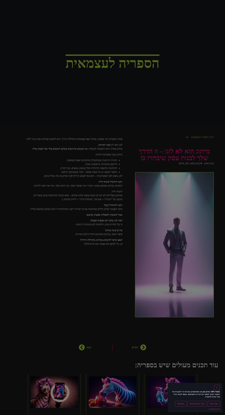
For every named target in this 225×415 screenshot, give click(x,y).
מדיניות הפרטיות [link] (214, 409)
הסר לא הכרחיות (197, 403)
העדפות (180, 403)
